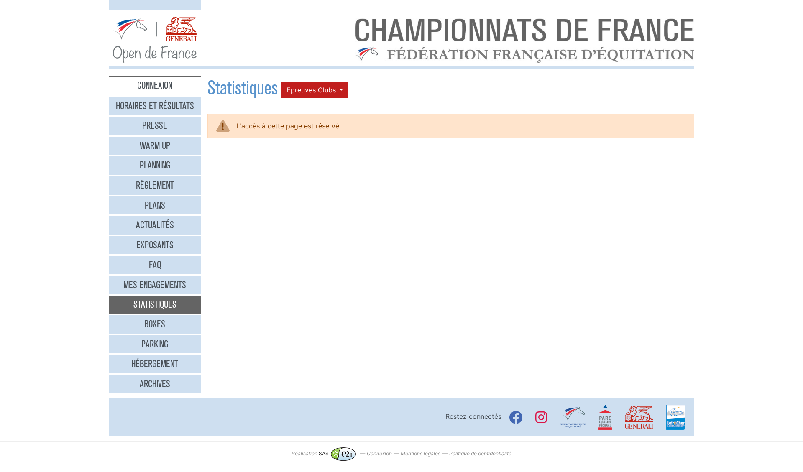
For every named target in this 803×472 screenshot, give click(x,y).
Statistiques (154, 304)
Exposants (155, 245)
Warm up (155, 145)
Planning (155, 165)
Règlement (155, 185)
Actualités (155, 225)
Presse (154, 125)
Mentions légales (420, 453)
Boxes (154, 324)
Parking (154, 344)
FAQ (155, 264)
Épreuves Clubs (312, 90)
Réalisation (310, 453)
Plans (155, 205)
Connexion (154, 85)
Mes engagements (154, 285)
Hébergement (154, 364)
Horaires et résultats (155, 106)
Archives (155, 384)
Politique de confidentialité (480, 453)
